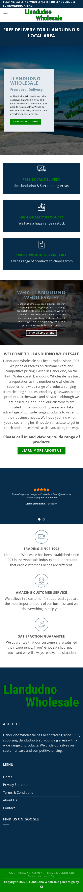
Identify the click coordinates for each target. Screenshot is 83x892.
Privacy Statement (17, 784)
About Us (10, 800)
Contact (9, 808)
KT (41, 886)
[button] (5, 15)
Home (7, 777)
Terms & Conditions (18, 792)
